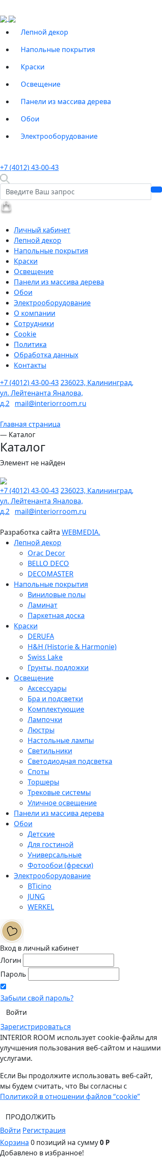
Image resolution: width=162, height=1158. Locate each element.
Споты (38, 771)
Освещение (40, 84)
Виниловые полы (57, 594)
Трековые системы (59, 792)
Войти (10, 1130)
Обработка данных (46, 355)
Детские (41, 834)
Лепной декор (44, 32)
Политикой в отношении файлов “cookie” (70, 1096)
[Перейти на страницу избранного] (12, 930)
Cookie (25, 334)
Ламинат (42, 605)
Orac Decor (46, 553)
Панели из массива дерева (66, 101)
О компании (34, 313)
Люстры (41, 730)
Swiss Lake (45, 657)
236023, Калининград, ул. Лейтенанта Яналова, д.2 (66, 393)
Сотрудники (34, 323)
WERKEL (41, 907)
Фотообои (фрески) (60, 865)
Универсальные (55, 855)
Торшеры (43, 782)
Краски (32, 67)
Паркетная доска (56, 615)
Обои (30, 119)
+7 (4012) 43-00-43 (29, 167)
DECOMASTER (50, 574)
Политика (30, 344)
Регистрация (44, 1130)
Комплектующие (56, 709)
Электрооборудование (59, 136)
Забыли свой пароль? (36, 998)
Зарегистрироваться (35, 1026)
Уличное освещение (62, 803)
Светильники (50, 751)
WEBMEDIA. (81, 532)
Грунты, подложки (58, 667)
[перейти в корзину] (6, 206)
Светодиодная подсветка (70, 761)
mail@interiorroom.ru (50, 403)
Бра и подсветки (55, 698)
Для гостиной (50, 844)
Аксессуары (47, 688)
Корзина (14, 1142)
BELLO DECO (48, 563)
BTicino (39, 886)
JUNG (36, 896)
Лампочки (45, 719)
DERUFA (41, 636)
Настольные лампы (61, 740)
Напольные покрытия (58, 49)
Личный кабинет (42, 230)
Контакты (30, 365)
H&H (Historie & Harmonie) (72, 646)
